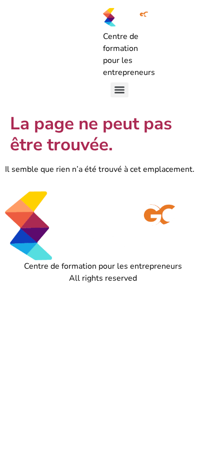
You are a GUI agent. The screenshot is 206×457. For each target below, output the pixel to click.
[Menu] (119, 89)
